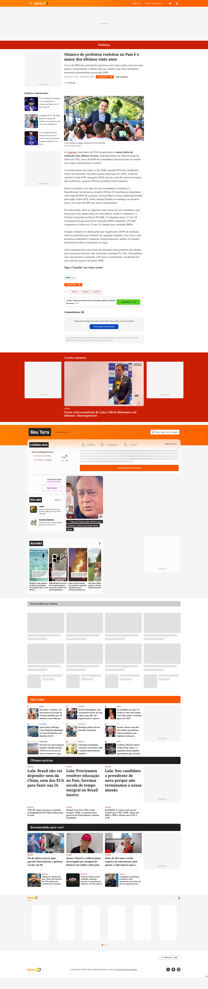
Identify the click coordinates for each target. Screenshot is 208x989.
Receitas (81, 742)
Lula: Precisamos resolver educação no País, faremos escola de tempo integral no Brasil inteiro (82, 782)
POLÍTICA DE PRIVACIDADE (126, 970)
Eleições (86, 292)
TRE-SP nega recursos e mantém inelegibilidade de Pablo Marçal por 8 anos (45, 813)
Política (75, 292)
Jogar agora (52, 488)
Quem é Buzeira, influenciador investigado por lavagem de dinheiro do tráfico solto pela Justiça (83, 862)
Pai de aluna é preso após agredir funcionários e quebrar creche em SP (45, 861)
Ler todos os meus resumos (129, 468)
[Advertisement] (162, 813)
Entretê (83, 874)
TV (118, 724)
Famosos (81, 706)
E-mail (170, 3)
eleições (72, 152)
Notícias (96, 292)
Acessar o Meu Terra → (63, 432)
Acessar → (58, 500)
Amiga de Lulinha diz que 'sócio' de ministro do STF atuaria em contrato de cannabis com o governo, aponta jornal (52, 880)
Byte (118, 742)
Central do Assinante (154, 3)
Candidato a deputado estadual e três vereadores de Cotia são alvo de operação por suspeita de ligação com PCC (130, 880)
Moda (119, 706)
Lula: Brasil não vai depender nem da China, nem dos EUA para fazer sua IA (45, 778)
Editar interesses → (172, 444)
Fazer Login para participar (104, 326)
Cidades (30, 855)
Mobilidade (43, 742)
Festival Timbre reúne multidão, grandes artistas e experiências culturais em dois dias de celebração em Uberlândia (92, 880)
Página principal (41, 3)
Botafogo (82, 724)
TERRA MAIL (137, 3)
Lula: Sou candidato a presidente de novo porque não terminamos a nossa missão (123, 780)
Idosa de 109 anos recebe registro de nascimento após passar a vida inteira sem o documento (121, 862)
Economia (42, 724)
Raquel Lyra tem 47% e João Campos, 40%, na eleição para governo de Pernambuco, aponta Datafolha (82, 814)
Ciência (41, 706)
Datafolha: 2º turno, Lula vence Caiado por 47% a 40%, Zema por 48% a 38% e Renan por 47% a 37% (122, 814)
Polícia (122, 874)
